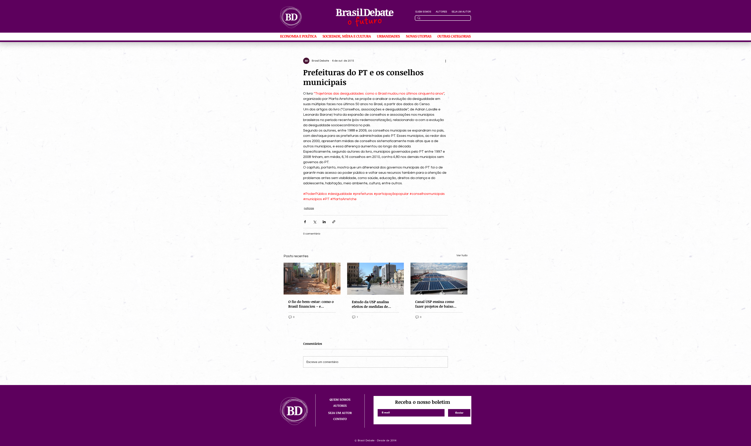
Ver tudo (461, 255)
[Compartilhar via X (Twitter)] (314, 222)
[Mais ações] (445, 60)
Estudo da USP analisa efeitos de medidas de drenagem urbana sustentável (370, 304)
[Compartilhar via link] (334, 222)
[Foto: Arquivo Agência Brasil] (312, 279)
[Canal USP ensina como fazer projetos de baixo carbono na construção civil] (439, 279)
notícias (309, 208)
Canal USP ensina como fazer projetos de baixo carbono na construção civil (438, 304)
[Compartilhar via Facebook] (305, 222)
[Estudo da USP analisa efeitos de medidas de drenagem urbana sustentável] (375, 279)
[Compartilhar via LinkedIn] (324, 222)
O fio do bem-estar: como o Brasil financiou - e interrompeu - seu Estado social (311, 304)
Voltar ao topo (745, 430)
